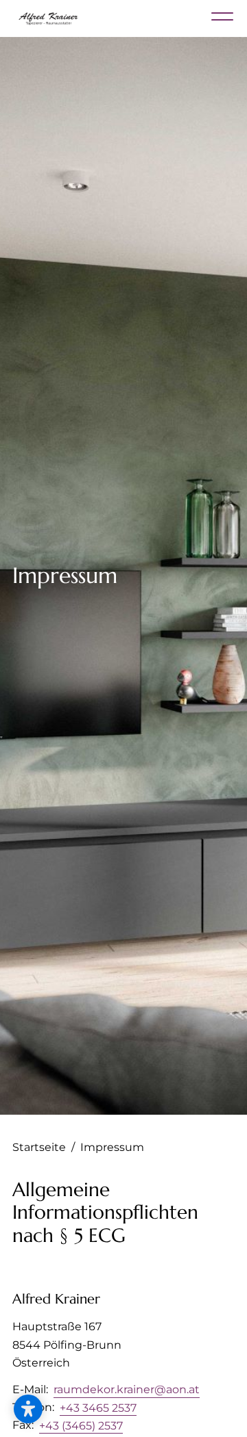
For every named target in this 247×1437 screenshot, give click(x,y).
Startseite (43, 1147)
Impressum (112, 1147)
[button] (28, 1409)
